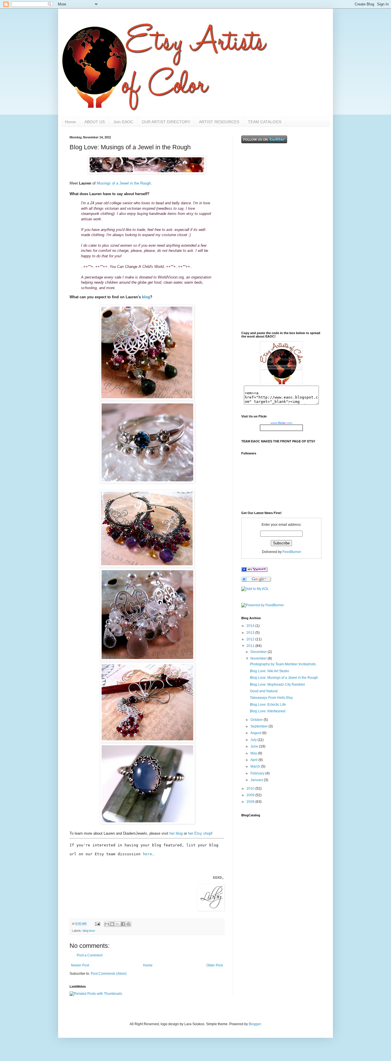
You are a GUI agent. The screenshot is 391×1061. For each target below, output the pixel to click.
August (256, 733)
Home (70, 121)
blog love (89, 930)
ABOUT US (94, 121)
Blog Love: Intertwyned (267, 711)
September (259, 726)
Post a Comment (89, 955)
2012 (250, 639)
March (255, 766)
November (259, 658)
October (257, 720)
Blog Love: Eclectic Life (268, 705)
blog (146, 297)
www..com (281, 423)
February (257, 773)
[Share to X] (118, 924)
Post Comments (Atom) (109, 974)
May (254, 753)
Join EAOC (123, 121)
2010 (250, 789)
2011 (250, 646)
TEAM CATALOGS (264, 121)
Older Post (214, 965)
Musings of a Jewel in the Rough (124, 183)
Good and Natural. (264, 691)
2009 (250, 795)
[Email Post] (97, 923)
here (147, 854)
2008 (250, 802)
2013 (250, 633)
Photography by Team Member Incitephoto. (283, 664)
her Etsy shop (199, 833)
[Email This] (107, 924)
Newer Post (80, 965)
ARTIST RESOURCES (219, 121)
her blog (176, 833)
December (259, 652)
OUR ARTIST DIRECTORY (166, 121)
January (257, 780)
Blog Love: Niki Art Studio (269, 671)
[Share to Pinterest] (128, 924)
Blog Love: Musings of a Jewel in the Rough (284, 678)
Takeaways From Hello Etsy (271, 698)
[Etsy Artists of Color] (254, 571)
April (254, 760)
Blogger (255, 1024)
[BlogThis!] (112, 924)
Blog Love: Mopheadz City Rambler (277, 685)
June (254, 746)
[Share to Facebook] (123, 924)
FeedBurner (292, 552)
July (254, 740)
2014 (250, 626)
